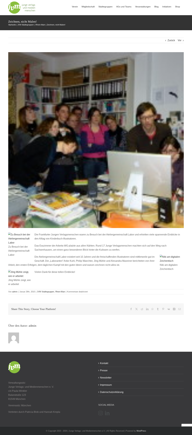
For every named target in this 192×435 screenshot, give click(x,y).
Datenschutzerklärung (111, 392)
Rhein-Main (60, 292)
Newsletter (105, 377)
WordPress (141, 431)
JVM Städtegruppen (45, 292)
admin (14, 292)
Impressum (106, 385)
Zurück (171, 40)
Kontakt (104, 363)
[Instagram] (100, 413)
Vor (179, 40)
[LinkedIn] (107, 413)
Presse (104, 370)
